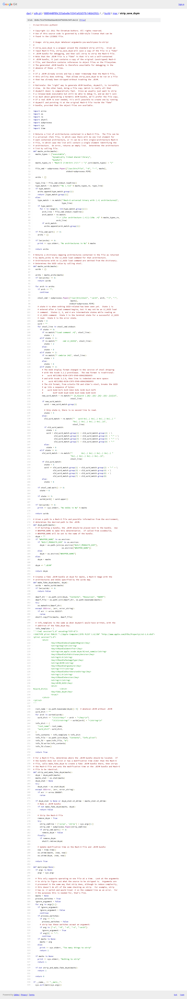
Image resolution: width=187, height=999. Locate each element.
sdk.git (38, 13)
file (82, 20)
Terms (31, 994)
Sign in (181, 4)
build (107, 13)
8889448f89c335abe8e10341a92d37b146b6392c (71, 13)
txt (175, 994)
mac (115, 13)
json (182, 994)
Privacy (24, 994)
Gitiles (16, 994)
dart (28, 13)
